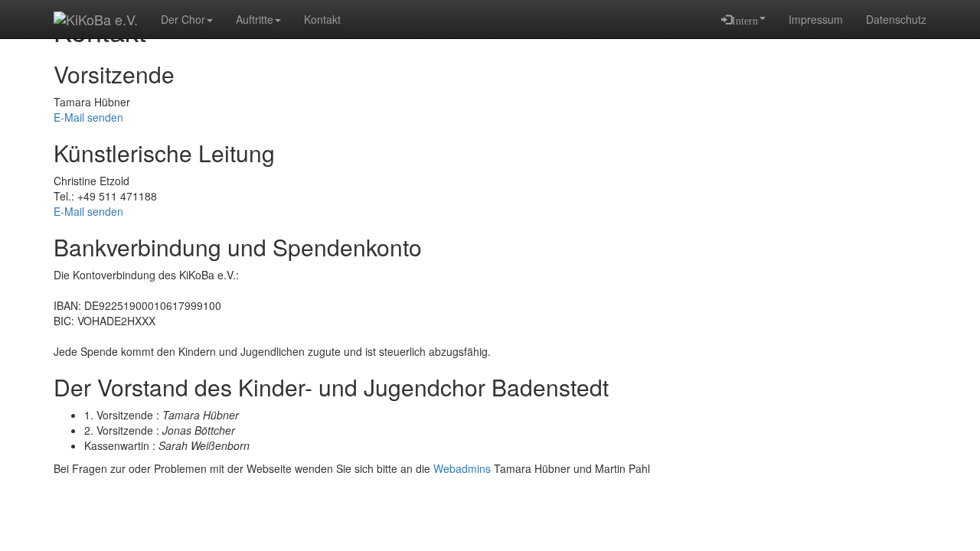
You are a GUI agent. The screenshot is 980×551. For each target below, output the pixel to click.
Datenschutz (896, 19)
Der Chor (183, 19)
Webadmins (462, 468)
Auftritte (254, 19)
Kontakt (322, 19)
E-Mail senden (88, 117)
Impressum (816, 19)
